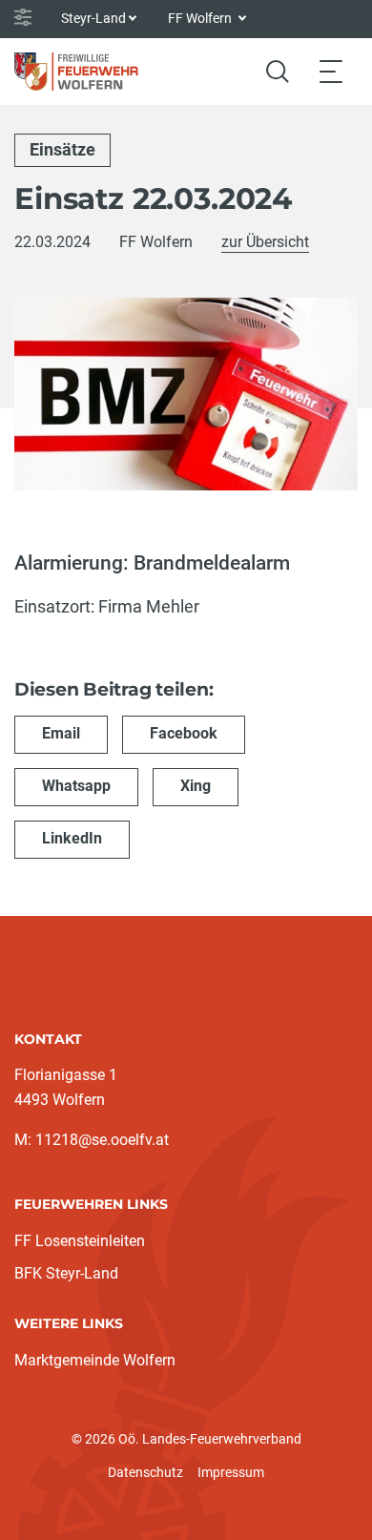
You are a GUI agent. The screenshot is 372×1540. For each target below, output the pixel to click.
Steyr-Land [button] (93, 18)
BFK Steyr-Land (66, 1273)
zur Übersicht (265, 242)
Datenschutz (145, 1472)
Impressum (230, 1472)
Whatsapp (76, 786)
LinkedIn (72, 838)
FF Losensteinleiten (79, 1241)
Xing (195, 786)
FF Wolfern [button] (201, 18)
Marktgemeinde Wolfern (95, 1360)
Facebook (183, 733)
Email (61, 733)
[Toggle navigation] (331, 71)
